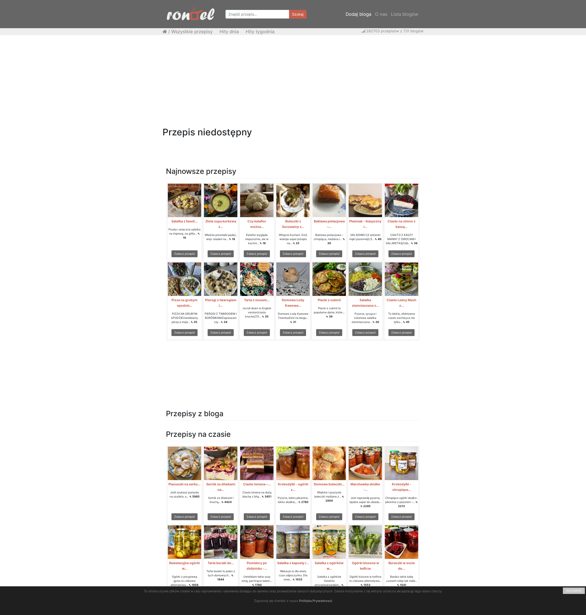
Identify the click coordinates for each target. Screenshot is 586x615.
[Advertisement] (293, 72)
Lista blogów (404, 14)
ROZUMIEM (573, 590)
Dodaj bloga (358, 14)
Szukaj (298, 14)
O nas (381, 14)
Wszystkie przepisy (192, 31)
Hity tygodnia (260, 31)
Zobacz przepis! (184, 253)
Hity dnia (229, 31)
